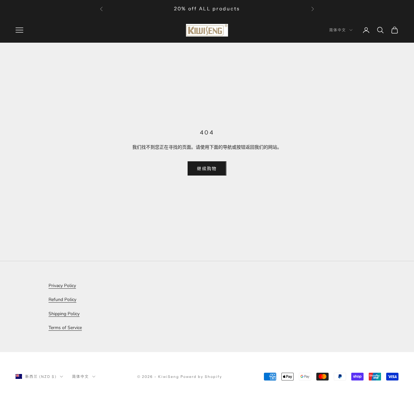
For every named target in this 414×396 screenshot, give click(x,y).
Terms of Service (65, 328)
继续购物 (207, 168)
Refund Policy (62, 299)
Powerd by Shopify (201, 376)
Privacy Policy (62, 286)
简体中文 (337, 30)
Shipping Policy (64, 314)
